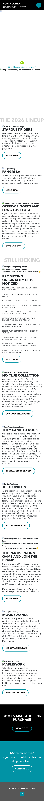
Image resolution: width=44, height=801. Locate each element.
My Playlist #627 (28, 67)
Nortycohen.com (21, 788)
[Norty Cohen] (11, 3)
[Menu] (38, 5)
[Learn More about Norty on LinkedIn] (22, 794)
